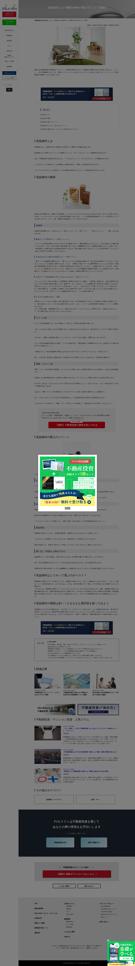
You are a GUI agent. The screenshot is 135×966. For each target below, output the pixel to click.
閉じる (67, 508)
